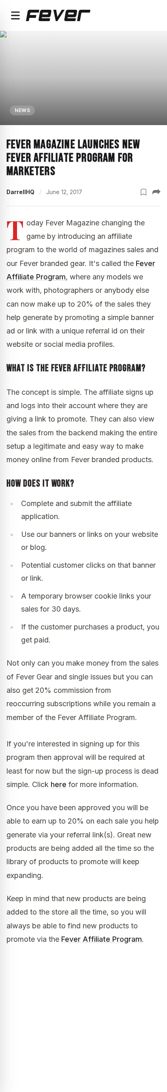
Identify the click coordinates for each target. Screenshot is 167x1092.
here (58, 784)
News (22, 110)
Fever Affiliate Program (101, 939)
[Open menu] (15, 15)
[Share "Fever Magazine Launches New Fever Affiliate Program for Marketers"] (156, 192)
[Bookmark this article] (143, 192)
